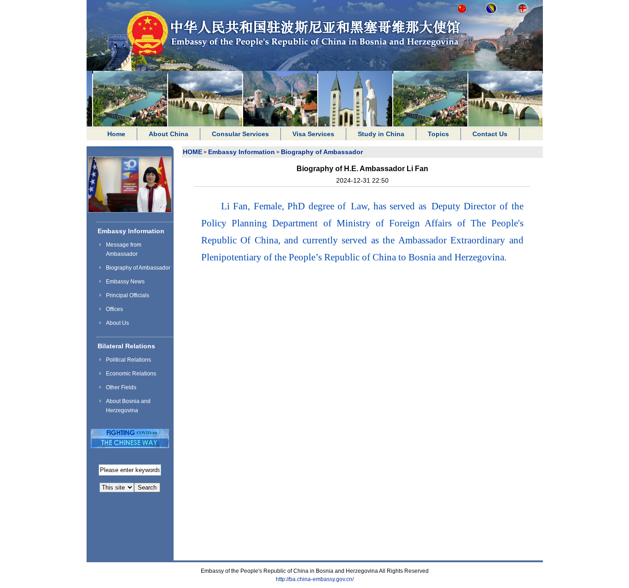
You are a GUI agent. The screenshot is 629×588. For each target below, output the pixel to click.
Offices (114, 309)
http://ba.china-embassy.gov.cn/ (315, 579)
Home (116, 134)
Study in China (381, 134)
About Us (117, 323)
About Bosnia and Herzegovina (128, 406)
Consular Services (240, 134)
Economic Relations (131, 373)
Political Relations (128, 360)
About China (168, 134)
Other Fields (121, 387)
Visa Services (313, 134)
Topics (438, 134)
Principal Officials (127, 295)
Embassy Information (131, 231)
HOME (192, 152)
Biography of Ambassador (138, 268)
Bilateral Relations (126, 346)
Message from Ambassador (123, 249)
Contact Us (489, 134)
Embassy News (125, 281)
